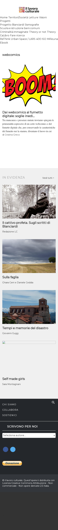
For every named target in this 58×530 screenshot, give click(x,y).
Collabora (10, 409)
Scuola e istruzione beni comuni (20, 28)
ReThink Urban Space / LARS (17, 39)
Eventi (6, 515)
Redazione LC (9, 231)
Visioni (43, 17)
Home (4, 17)
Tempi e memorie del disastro (25, 328)
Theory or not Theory (42, 31)
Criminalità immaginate (14, 31)
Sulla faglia (10, 277)
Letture (33, 17)
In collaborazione (15, 502)
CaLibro (4, 35)
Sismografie (32, 24)
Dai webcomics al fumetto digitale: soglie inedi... (22, 114)
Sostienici (9, 415)
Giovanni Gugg (10, 333)
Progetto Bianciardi (12, 24)
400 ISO (41, 39)
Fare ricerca (17, 35)
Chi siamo (9, 404)
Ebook (4, 42)
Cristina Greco (12, 134)
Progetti (5, 21)
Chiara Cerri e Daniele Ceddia (17, 282)
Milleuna (52, 39)
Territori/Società (18, 17)
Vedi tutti (47, 178)
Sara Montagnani (11, 384)
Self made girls (13, 379)
